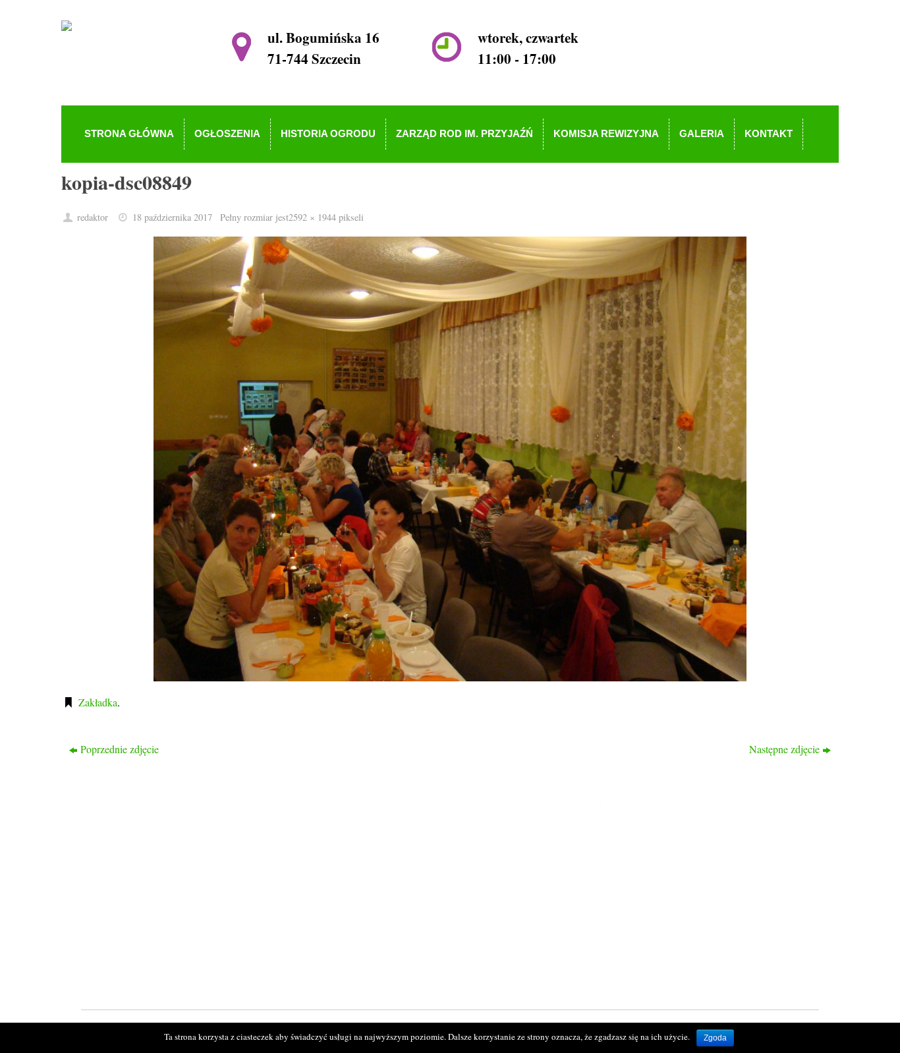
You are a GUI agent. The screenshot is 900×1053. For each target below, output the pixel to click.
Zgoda (715, 1037)
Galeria (379, 938)
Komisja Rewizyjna (405, 919)
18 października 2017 (172, 217)
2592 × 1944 (312, 217)
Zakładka (97, 702)
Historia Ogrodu (398, 881)
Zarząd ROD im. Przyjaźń (418, 900)
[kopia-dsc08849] (450, 459)
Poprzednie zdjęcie (119, 749)
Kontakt (381, 957)
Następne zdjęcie (784, 749)
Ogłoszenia (387, 862)
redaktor (92, 217)
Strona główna (394, 844)
